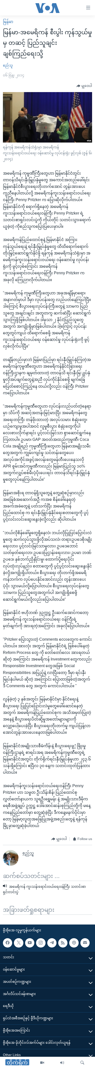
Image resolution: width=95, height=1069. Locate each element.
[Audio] (62, 1063)
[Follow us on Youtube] (29, 943)
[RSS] (62, 943)
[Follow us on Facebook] (7, 943)
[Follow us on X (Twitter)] (18, 943)
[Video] (42, 1063)
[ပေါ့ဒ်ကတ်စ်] (73, 943)
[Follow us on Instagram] (40, 943)
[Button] (84, 86)
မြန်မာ (8, 22)
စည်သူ (8, 65)
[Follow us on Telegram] (52, 943)
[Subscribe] (85, 943)
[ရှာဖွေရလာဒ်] (82, 1063)
